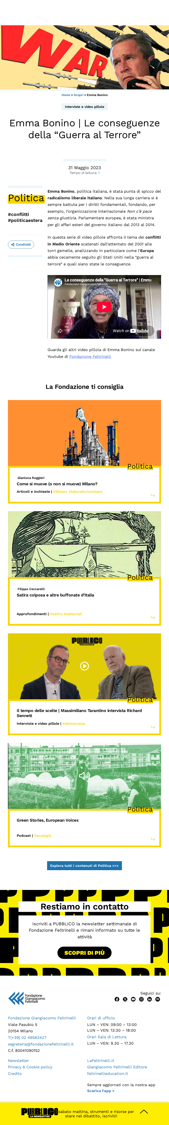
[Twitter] (125, 998)
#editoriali (73, 614)
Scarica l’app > (100, 1091)
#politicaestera (25, 220)
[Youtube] (133, 998)
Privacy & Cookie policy (30, 1067)
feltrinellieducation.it (107, 1073)
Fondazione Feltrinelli (90, 356)
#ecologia (42, 835)
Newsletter (18, 1060)
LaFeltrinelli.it (100, 1060)
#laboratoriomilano (86, 491)
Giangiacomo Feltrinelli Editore (117, 1067)
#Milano (60, 491)
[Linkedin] (149, 998)
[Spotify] (157, 998)
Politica (26, 198)
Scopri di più (84, 952)
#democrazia (73, 723)
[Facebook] (117, 998)
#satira (56, 614)
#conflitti (18, 214)
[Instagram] (141, 998)
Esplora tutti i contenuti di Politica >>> (84, 866)
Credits (15, 1073)
